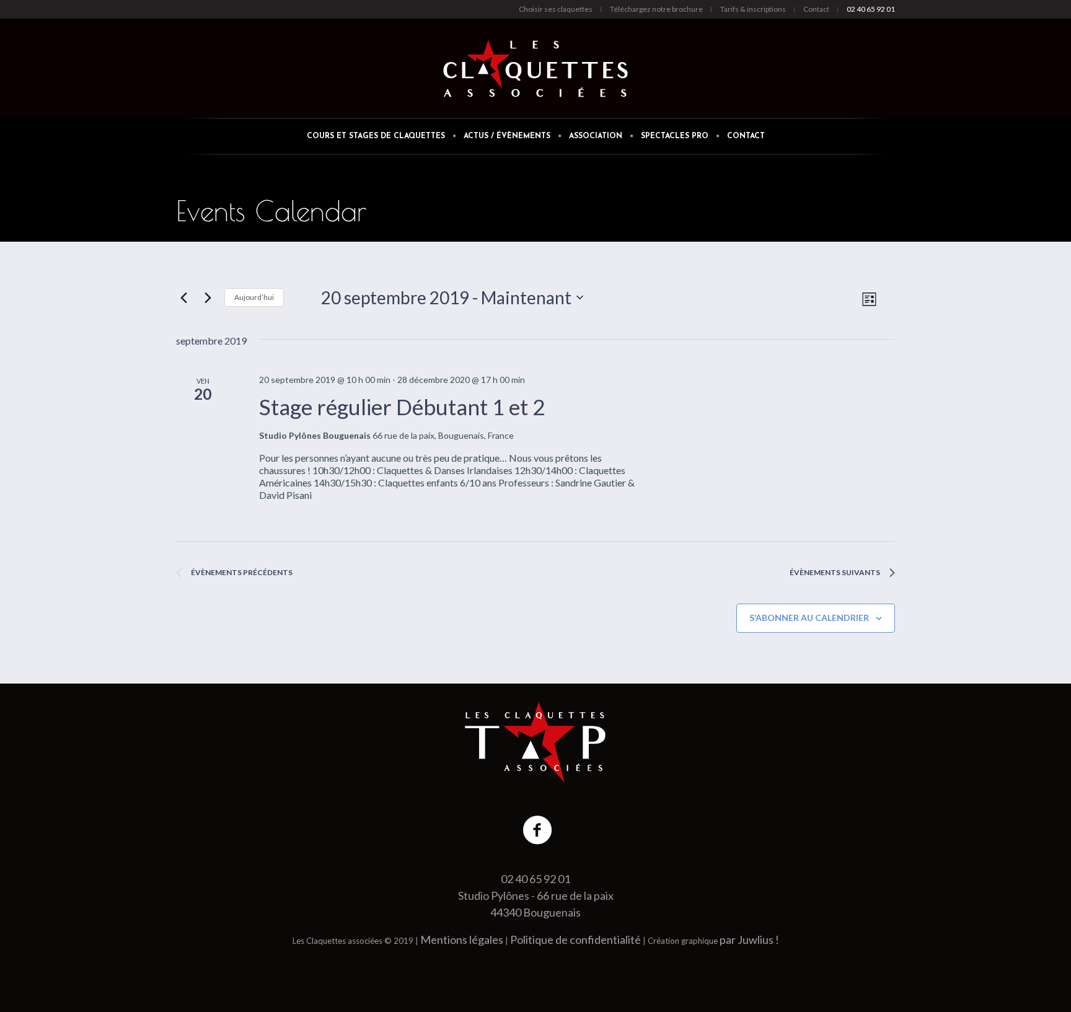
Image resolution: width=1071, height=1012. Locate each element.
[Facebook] (537, 830)
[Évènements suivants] (207, 297)
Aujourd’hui (254, 297)
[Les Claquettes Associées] (535, 742)
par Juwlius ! (749, 939)
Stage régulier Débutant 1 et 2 (402, 407)
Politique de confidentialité (575, 939)
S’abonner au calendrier (809, 617)
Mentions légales (461, 939)
